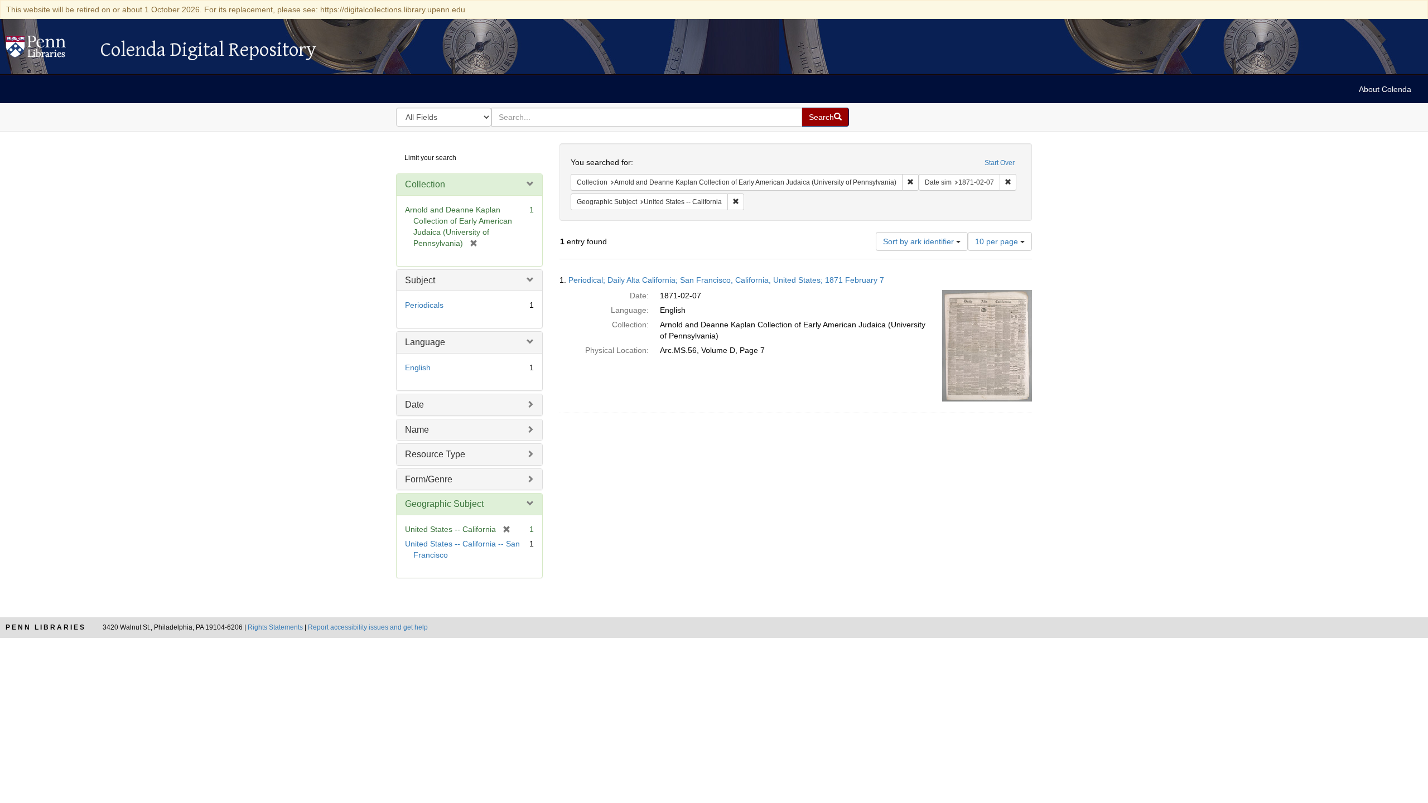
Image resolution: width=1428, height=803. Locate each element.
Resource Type (435, 454)
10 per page (997, 241)
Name (417, 429)
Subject (420, 280)
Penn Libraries (46, 627)
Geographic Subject (444, 504)
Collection (425, 184)
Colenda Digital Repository (47, 50)
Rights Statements (275, 627)
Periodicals (424, 305)
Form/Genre (428, 479)
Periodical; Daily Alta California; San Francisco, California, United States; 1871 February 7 (726, 279)
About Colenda (1385, 89)
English (418, 367)
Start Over (1000, 163)
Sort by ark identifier (919, 241)
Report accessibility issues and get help (368, 627)
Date (414, 404)
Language (425, 342)
